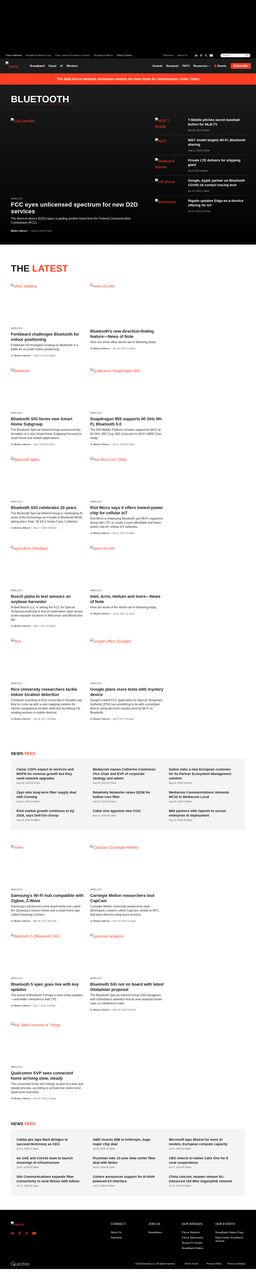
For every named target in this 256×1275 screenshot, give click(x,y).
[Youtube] (211, 55)
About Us (182, 55)
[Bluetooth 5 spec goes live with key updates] (35, 936)
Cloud (52, 65)
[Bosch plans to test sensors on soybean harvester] (29, 548)
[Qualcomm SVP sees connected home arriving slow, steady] (36, 1025)
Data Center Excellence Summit (72, 55)
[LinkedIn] (196, 55)
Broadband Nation (103, 55)
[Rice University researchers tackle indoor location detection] (16, 641)
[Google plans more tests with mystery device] (110, 641)
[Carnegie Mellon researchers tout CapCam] (114, 847)
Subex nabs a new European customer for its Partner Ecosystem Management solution (200, 773)
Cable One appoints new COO (117, 811)
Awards (157, 65)
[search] (247, 55)
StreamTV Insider (192, 1242)
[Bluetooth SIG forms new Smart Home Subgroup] (20, 370)
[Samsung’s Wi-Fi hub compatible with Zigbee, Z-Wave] (17, 847)
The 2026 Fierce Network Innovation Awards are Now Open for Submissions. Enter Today (128, 79)
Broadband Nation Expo (38, 55)
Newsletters (155, 1232)
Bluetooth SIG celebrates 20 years (43, 507)
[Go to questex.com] (20, 1263)
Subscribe (241, 65)
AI (61, 65)
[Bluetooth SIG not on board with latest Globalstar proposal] (107, 936)
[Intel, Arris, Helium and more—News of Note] (102, 548)
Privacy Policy (214, 1263)
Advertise (168, 55)
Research (172, 65)
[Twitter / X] (206, 55)
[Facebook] (201, 55)
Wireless (72, 65)
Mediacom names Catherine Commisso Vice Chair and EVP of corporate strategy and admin (124, 773)
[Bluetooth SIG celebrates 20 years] (25, 459)
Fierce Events (124, 55)
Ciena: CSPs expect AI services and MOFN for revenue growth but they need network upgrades (45, 773)
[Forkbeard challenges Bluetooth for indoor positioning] (24, 286)
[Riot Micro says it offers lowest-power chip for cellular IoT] (108, 459)
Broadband (37, 65)
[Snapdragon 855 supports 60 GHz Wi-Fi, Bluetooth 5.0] (115, 370)
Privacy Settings (236, 1263)
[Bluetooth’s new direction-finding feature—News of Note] (102, 286)
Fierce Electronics (192, 1237)
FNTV (186, 65)
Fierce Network (14, 55)
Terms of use (191, 1263)
